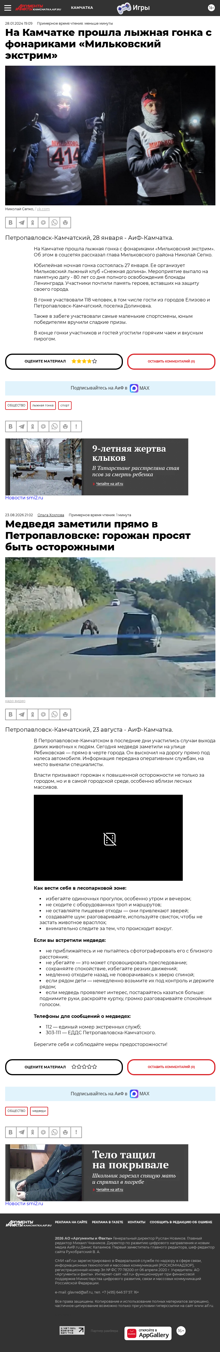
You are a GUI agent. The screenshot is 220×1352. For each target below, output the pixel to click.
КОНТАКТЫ (136, 1222)
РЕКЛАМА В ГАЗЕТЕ (107, 1222)
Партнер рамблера (104, 1330)
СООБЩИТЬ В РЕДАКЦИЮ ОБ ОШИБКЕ (181, 1222)
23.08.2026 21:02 (19, 515)
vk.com (43, 209)
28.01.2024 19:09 (18, 23)
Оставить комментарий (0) (171, 361)
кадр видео (15, 701)
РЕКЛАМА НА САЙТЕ (71, 1222)
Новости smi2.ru (24, 497)
